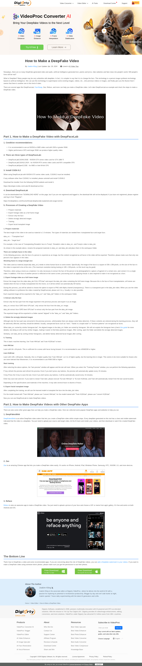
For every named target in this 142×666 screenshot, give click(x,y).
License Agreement (78, 656)
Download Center (110, 3)
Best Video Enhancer (78, 631)
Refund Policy (107, 656)
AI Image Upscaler (23, 642)
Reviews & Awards (50, 642)
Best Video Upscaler (78, 627)
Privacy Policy (93, 656)
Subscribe (118, 628)
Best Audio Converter (78, 642)
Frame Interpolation (53, 37)
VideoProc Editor (23, 634)
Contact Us (48, 631)
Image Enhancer (37, 37)
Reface (6, 505)
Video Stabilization (69, 37)
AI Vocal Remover (23, 649)
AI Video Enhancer (23, 638)
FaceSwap (38, 87)
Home (27, 603)
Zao (5, 465)
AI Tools (95, 3)
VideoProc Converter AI (25, 627)
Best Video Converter (78, 638)
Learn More (57, 47)
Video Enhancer (21, 37)
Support (124, 3)
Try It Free (31, 47)
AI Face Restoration (24, 646)
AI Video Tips (74, 66)
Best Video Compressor (79, 646)
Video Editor (34, 603)
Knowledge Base (77, 649)
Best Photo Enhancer (78, 634)
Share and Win (49, 649)
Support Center (49, 634)
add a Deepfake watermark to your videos (112, 562)
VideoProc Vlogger (23, 631)
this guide (123, 327)
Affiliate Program (50, 638)
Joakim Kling (32, 66)
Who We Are (48, 627)
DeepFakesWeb (9, 418)
